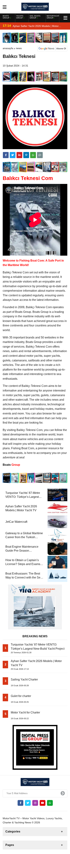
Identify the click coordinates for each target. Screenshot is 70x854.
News (19, 48)
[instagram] (35, 803)
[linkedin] (19, 155)
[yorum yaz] (40, 155)
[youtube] (42, 803)
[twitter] (13, 155)
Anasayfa (8, 48)
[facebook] (6, 155)
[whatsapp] (50, 803)
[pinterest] (26, 155)
